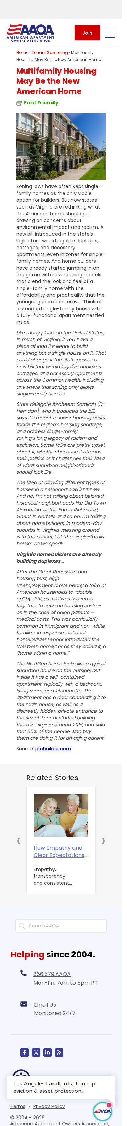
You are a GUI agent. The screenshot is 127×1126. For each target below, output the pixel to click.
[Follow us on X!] (36, 1052)
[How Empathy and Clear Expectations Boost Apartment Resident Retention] (61, 815)
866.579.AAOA (52, 974)
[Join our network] (47, 1052)
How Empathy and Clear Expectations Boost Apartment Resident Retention (59, 851)
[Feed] (59, 1052)
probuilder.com (53, 748)
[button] (18, 840)
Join (87, 32)
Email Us (45, 1005)
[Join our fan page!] (24, 1052)
